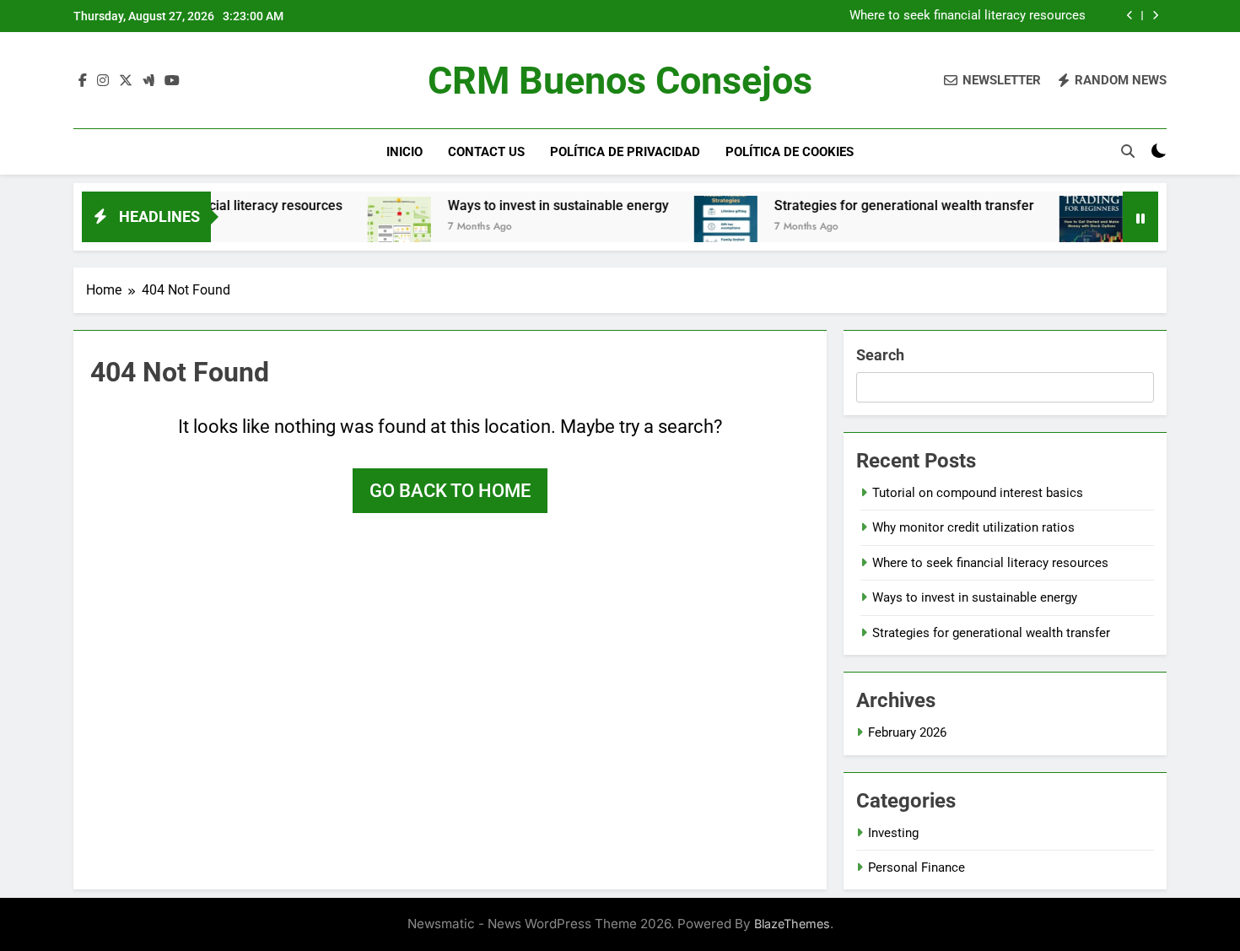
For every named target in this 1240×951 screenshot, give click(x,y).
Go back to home (450, 490)
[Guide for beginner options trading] (1069, 227)
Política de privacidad (625, 151)
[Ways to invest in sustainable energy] (377, 227)
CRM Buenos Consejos (620, 80)
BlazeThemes (792, 923)
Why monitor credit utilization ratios (973, 527)
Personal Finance (916, 867)
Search (880, 355)
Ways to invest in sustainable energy (536, 205)
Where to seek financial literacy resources (967, 16)
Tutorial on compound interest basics (977, 492)
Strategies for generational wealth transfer (882, 205)
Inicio (404, 151)
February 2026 (907, 732)
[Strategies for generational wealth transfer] (704, 227)
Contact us (486, 151)
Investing (893, 832)
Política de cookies (789, 151)
